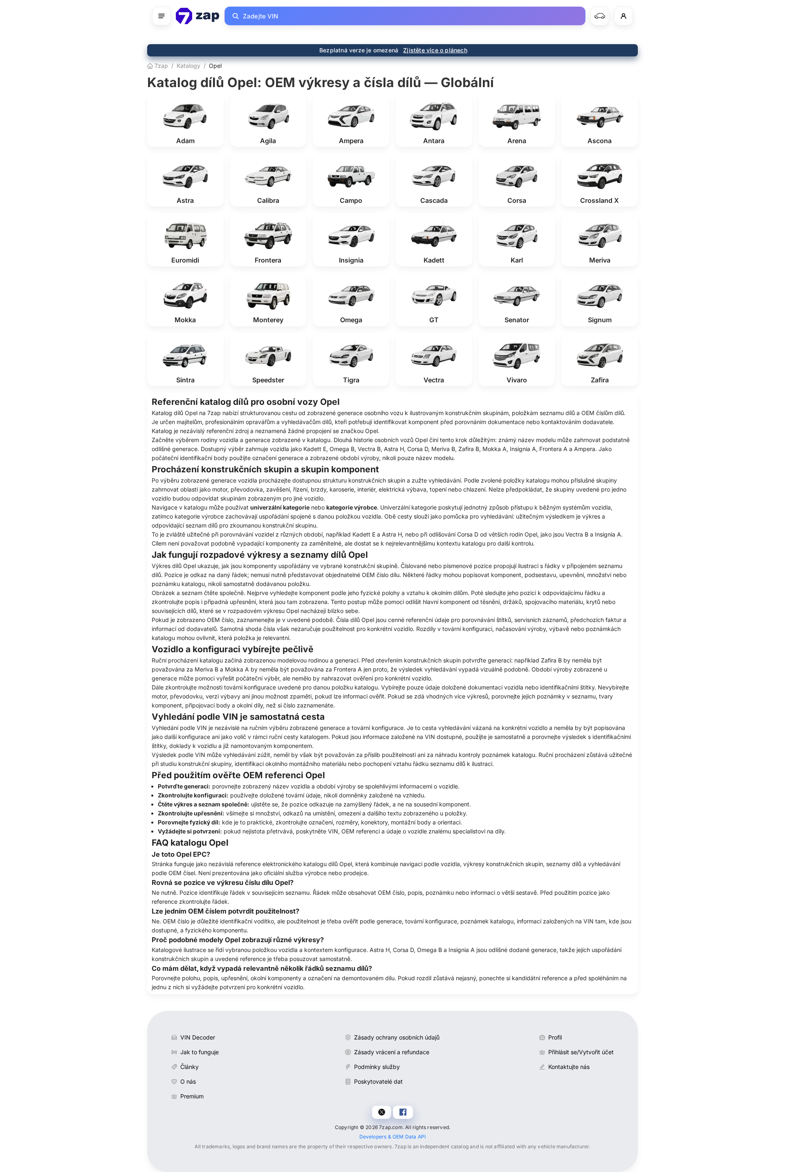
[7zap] (198, 16)
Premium (192, 1096)
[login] (623, 16)
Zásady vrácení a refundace (391, 1052)
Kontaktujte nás (569, 1066)
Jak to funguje (199, 1052)
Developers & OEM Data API (392, 1137)
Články (189, 1066)
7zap (160, 65)
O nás (188, 1081)
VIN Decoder (197, 1037)
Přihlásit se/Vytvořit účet (581, 1052)
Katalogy (188, 65)
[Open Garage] (599, 16)
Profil (555, 1037)
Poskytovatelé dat (378, 1081)
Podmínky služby (377, 1066)
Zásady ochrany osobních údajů (397, 1037)
